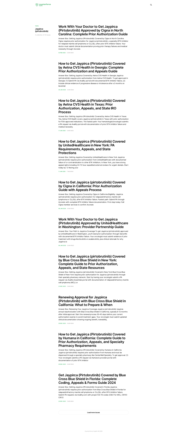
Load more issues (93, 412)
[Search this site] (151, 4)
